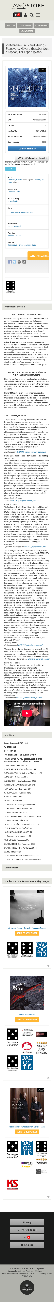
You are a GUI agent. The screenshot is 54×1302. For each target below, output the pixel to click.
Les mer (10, 169)
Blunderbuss (12, 245)
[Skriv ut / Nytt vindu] (19, 262)
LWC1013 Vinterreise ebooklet (32, 158)
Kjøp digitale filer (27, 149)
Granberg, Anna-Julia (27, 245)
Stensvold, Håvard (15, 180)
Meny (28, 1222)
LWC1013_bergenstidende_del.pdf (25, 500)
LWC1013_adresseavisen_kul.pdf (28, 698)
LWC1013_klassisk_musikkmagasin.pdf (31, 452)
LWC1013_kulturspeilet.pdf (34, 547)
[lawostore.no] (27, 6)
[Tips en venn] (24, 262)
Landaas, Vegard (14, 226)
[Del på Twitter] (14, 262)
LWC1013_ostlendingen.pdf (39, 659)
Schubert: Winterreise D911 (22, 213)
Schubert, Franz (14, 192)
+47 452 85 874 (28, 1230)
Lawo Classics (13, 201)
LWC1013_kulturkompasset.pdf (30, 645)
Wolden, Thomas (14, 235)
